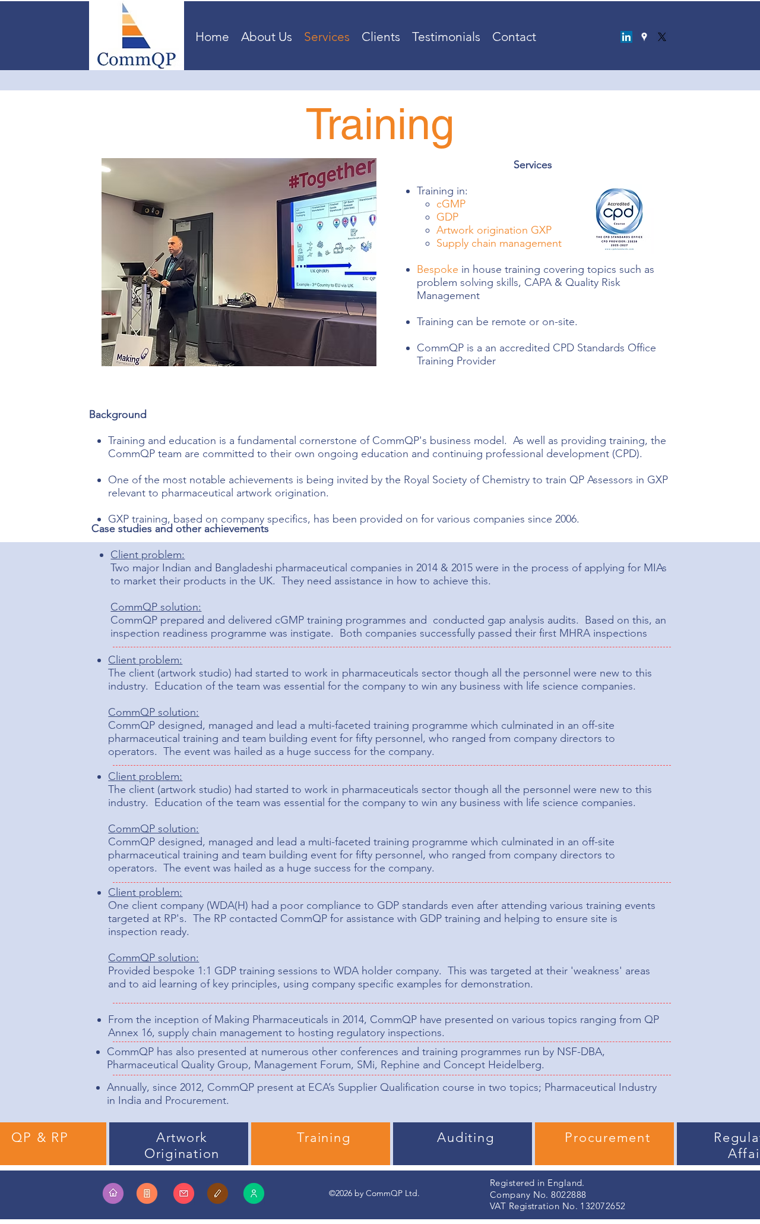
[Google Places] (644, 37)
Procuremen (605, 1137)
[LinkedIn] (626, 37)
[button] (239, 262)
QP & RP (39, 1137)
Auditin (461, 1137)
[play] (364, 355)
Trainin (319, 1137)
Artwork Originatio (178, 1145)
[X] (662, 37)
